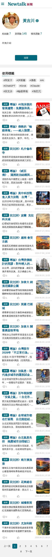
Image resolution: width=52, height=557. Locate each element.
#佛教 (33, 80)
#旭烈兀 (36, 91)
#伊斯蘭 (21, 80)
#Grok (22, 85)
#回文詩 (7, 91)
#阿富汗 (7, 80)
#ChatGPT (9, 85)
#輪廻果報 (22, 91)
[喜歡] (22, 120)
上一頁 (7, 546)
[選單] (2, 3)
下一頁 (28, 551)
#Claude (35, 85)
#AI (42, 80)
